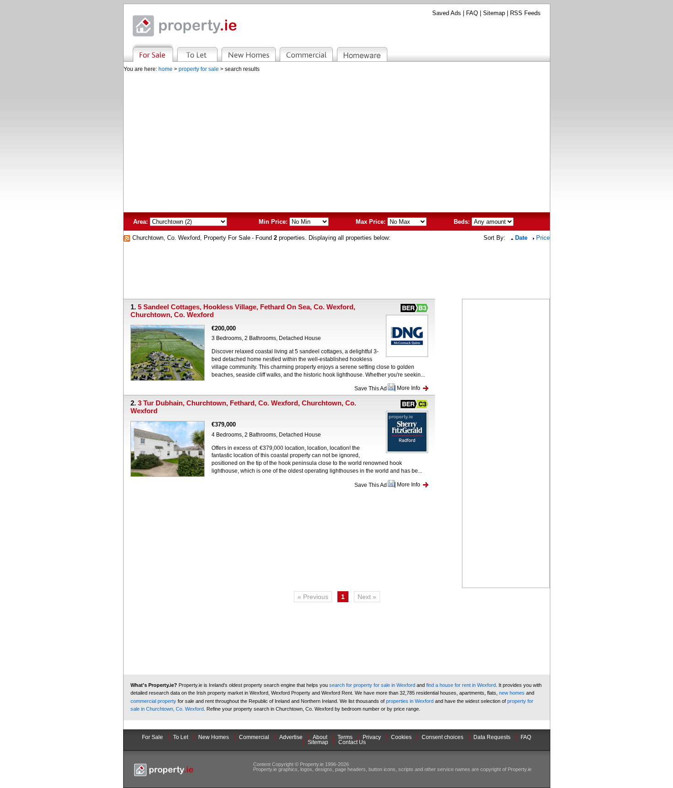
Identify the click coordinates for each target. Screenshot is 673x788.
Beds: (462, 221)
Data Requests (491, 737)
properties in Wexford (410, 701)
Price (543, 237)
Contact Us (352, 742)
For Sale (152, 737)
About (320, 737)
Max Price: (370, 221)
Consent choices (442, 737)
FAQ (472, 13)
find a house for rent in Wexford (461, 685)
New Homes (213, 737)
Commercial (254, 737)
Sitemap (494, 13)
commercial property (153, 701)
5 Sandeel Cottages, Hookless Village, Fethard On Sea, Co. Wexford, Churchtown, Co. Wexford (242, 310)
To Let (180, 737)
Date (522, 237)
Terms (345, 737)
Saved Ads (446, 13)
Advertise (291, 737)
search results (242, 69)
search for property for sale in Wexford (372, 685)
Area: (140, 221)
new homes (512, 693)
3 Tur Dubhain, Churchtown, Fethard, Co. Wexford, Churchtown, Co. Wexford (243, 407)
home (165, 69)
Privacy (372, 737)
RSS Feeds (525, 13)
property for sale (199, 69)
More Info (408, 388)
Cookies (401, 737)
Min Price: (273, 221)
